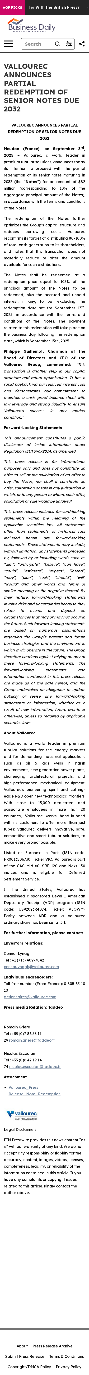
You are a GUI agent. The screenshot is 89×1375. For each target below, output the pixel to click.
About (22, 1346)
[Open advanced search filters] (69, 43)
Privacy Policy (68, 1366)
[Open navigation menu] (8, 44)
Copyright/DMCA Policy (29, 1366)
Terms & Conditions (66, 1356)
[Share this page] (82, 44)
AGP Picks (12, 7)
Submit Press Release (24, 1356)
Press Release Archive (53, 1346)
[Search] (57, 43)
